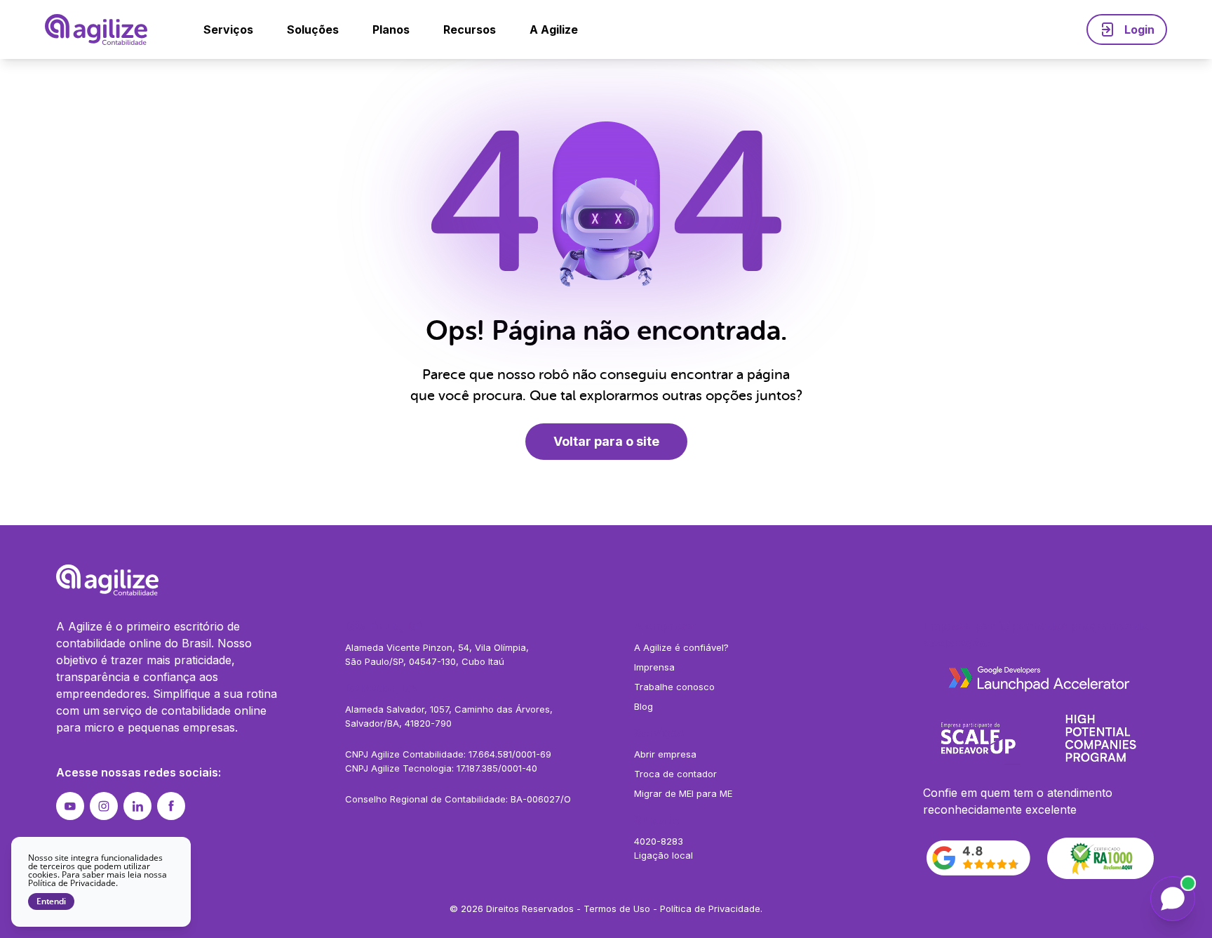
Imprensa (654, 667)
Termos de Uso (617, 908)
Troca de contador (675, 773)
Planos (391, 29)
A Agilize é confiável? (681, 647)
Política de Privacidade (710, 908)
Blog (643, 706)
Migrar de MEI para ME (683, 793)
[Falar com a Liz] (1172, 898)
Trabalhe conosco (674, 686)
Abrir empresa (665, 754)
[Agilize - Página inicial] (606, 579)
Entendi (51, 901)
